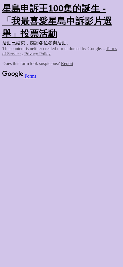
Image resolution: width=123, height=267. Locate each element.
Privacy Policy (37, 53)
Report (67, 63)
